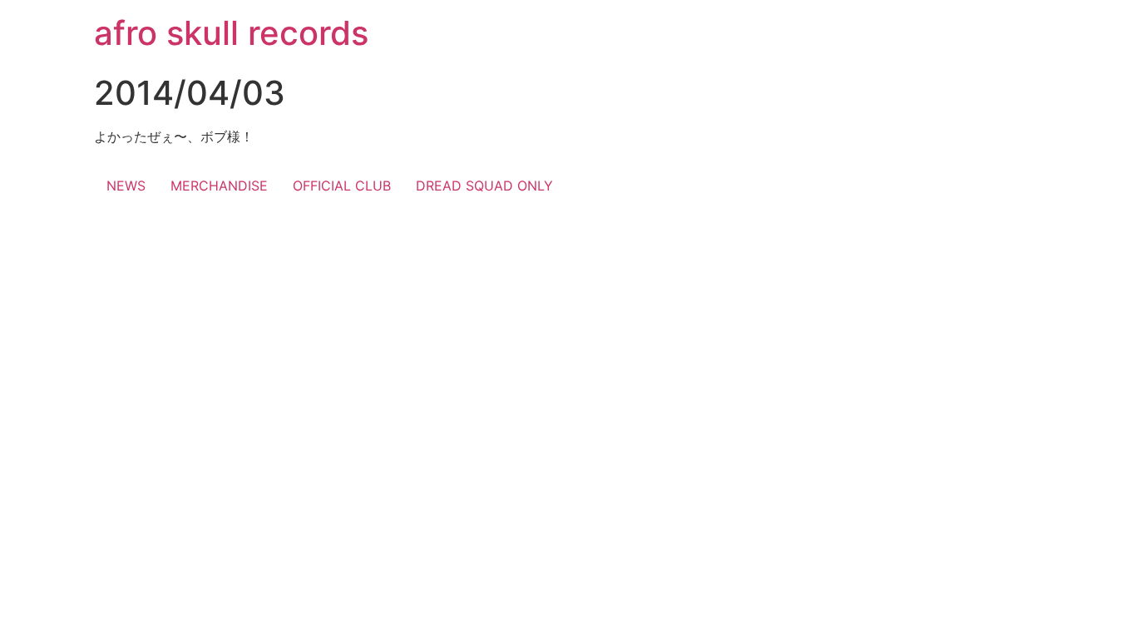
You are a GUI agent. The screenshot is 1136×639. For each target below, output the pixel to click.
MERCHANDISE (219, 185)
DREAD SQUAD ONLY (484, 185)
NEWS (126, 185)
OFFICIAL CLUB (342, 185)
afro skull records (231, 32)
